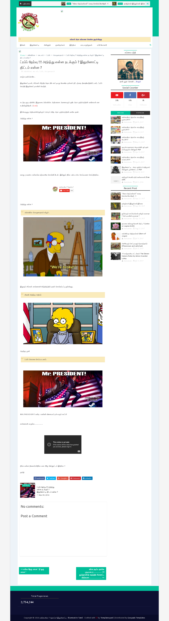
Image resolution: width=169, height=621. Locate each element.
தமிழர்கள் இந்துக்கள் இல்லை (118, 4)
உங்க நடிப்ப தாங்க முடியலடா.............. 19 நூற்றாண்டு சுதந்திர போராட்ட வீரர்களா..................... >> (91, 573)
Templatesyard (107, 618)
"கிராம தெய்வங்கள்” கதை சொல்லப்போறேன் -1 (73, 4)
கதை (51, 4)
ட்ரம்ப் (48, 55)
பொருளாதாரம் (58, 55)
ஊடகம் (41, 55)
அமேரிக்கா (31, 55)
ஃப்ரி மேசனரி (102, 45)
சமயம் (103, 4)
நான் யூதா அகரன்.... (130, 81)
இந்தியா (73, 45)
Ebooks (120, 113)
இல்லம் (22, 45)
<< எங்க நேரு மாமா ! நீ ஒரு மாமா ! (32, 570)
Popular (140, 113)
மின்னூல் (47, 45)
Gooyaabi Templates (136, 618)
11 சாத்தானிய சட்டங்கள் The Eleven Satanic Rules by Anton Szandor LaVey (135, 256)
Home (22, 55)
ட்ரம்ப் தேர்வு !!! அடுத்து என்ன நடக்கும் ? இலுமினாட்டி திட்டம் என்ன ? (47, 489)
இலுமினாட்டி (34, 45)
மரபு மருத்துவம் (86, 45)
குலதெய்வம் (60, 45)
